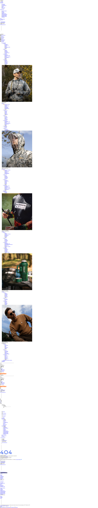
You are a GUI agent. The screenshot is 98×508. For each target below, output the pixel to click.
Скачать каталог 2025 (4, 472)
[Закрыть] (1, 403)
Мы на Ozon (3, 7)
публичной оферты (18, 459)
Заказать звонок (2, 23)
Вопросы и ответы (4, 16)
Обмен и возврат (4, 13)
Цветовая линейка (4, 15)
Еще (5, 48)
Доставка (3, 12)
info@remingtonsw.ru (3, 24)
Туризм (1, 497)
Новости (3, 6)
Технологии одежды (4, 14)
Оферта (1, 506)
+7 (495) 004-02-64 (2, 21)
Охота (1, 496)
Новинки (1, 477)
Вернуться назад (2, 456)
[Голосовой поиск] (1, 366)
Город (1, 498)
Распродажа (1, 478)
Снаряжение (2, 476)
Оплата (3, 11)
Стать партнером (4, 5)
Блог (1, 484)
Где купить (1, 482)
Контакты (3, 8)
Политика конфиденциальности (4, 505)
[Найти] (3, 366)
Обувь (1, 475)
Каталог (1, 473)
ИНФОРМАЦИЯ (2, 486)
